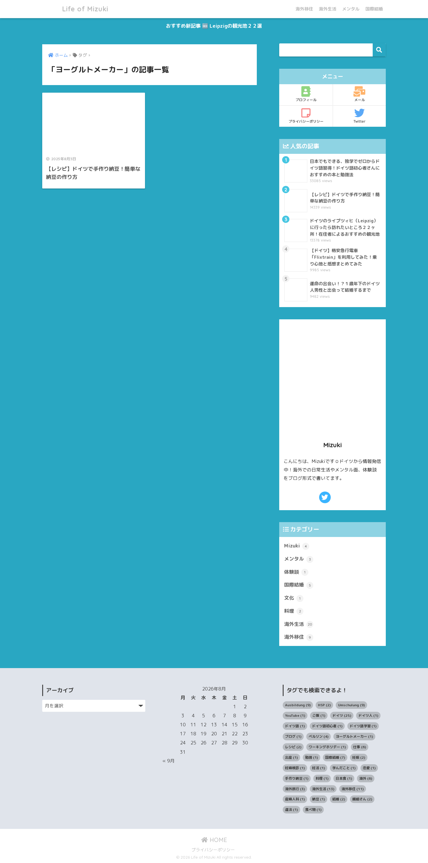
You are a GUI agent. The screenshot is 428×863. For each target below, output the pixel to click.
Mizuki (295, 545)
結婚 (338, 799)
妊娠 (358, 757)
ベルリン (318, 736)
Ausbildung (298, 704)
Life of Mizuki (84, 9)
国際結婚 (374, 9)
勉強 (311, 757)
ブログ (293, 736)
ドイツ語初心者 (327, 725)
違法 (291, 809)
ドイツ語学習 (363, 725)
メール (359, 100)
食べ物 (313, 809)
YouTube (295, 715)
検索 (379, 50)
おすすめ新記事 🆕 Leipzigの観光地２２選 (214, 25)
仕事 (359, 746)
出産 (291, 757)
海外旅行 (295, 788)
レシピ (293, 746)
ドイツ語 (295, 725)
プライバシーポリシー (306, 121)
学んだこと (344, 767)
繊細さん (362, 799)
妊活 (318, 767)
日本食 (344, 778)
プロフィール (306, 100)
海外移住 (304, 9)
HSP (324, 704)
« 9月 (168, 761)
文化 (292, 597)
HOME (217, 839)
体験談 (294, 571)
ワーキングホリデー (327, 746)
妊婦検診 (295, 767)
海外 (365, 778)
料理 (292, 610)
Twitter (359, 121)
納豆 (318, 799)
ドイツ (342, 715)
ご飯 (318, 715)
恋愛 (369, 767)
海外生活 (327, 9)
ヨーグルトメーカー (354, 736)
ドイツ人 (368, 715)
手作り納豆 (296, 778)
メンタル (351, 9)
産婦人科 (295, 799)
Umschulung (351, 704)
